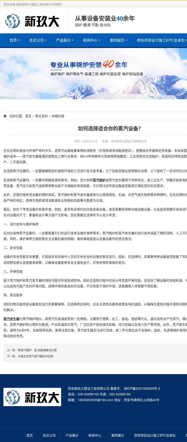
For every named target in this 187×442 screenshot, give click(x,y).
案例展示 (117, 40)
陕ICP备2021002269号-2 (141, 388)
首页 (13, 40)
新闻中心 (90, 40)
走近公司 (36, 40)
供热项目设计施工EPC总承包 (155, 435)
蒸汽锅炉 (99, 180)
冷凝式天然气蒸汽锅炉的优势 (35, 356)
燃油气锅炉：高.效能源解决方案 (37, 350)
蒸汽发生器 (31, 156)
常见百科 (41, 116)
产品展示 (63, 40)
